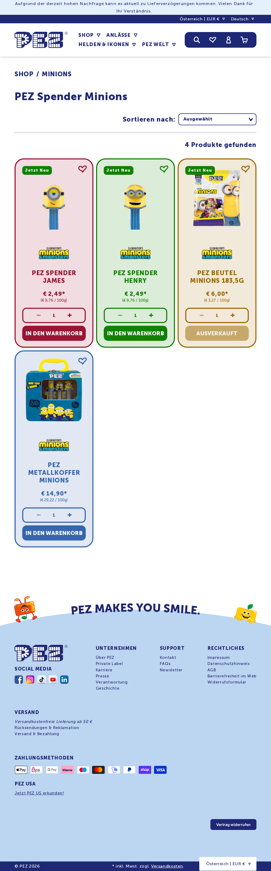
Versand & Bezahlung (37, 733)
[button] (89, 35)
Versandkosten (167, 866)
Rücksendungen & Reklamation (47, 727)
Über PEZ (105, 657)
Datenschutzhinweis (228, 663)
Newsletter (171, 670)
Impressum (218, 657)
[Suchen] (197, 39)
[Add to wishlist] (82, 169)
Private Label (109, 663)
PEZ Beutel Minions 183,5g (217, 276)
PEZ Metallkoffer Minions (54, 472)
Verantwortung (112, 682)
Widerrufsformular (226, 682)
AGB (211, 670)
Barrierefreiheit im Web (231, 676)
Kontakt (168, 657)
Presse (102, 676)
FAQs (165, 663)
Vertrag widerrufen (233, 824)
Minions (57, 74)
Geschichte (108, 688)
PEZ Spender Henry (135, 276)
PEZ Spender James (54, 276)
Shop (24, 74)
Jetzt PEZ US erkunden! (39, 793)
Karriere (104, 670)
